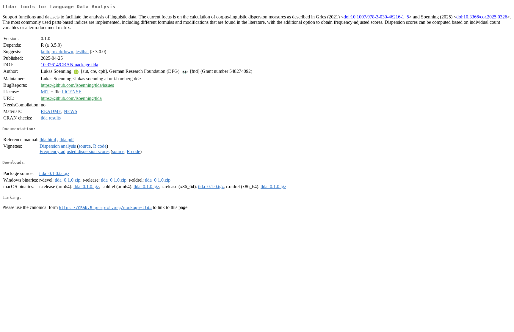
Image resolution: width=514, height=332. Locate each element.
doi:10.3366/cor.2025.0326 (481, 16)
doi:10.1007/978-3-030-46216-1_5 (376, 16)
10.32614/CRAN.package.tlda (69, 64)
